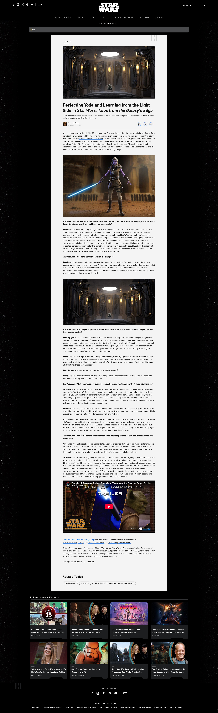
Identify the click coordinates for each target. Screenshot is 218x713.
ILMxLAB (85, 583)
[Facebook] (27, 4)
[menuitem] (80, 18)
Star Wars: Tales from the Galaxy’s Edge (114, 583)
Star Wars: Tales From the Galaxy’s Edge (79, 540)
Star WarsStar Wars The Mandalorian (109, 552)
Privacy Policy (69, 707)
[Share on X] (145, 124)
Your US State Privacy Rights (108, 707)
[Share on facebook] (139, 124)
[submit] (184, 5)
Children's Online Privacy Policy (86, 707)
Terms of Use (35, 707)
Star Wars (73, 542)
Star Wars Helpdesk (145, 707)
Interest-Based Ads (160, 707)
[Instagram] (18, 4)
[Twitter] (23, 4)
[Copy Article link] (151, 124)
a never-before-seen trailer (91, 138)
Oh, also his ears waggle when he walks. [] (90, 370)
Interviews (70, 583)
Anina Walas (75, 123)
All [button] (33, 30)
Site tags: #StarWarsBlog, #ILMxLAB (78, 561)
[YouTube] (32, 4)
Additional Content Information (52, 707)
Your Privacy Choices (176, 707)
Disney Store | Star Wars (127, 707)
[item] (63, 18)
